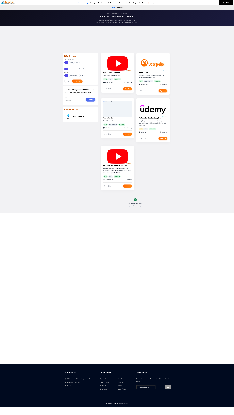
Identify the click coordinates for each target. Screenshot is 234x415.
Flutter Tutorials (78, 116)
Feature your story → (148, 206)
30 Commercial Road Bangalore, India (79, 379)
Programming (83, 3)
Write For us (122, 389)
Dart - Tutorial (144, 72)
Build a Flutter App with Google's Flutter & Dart (115, 166)
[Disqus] (117, 283)
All (66, 62)
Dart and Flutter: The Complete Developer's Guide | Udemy (150, 118)
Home (108, 13)
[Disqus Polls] (117, 235)
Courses (112, 7)
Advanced (81, 69)
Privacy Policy (104, 382)
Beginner (72, 69)
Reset (67, 81)
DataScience (112, 3)
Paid (77, 62)
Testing (92, 3)
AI (98, 3)
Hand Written (73, 75)
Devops (103, 3)
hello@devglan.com (73, 382)
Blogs (135, 3)
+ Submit (226, 2)
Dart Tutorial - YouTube (111, 72)
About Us (103, 386)
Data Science (122, 379)
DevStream (143, 3)
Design (121, 3)
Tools (129, 3)
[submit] (168, 387)
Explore (127, 88)
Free (71, 62)
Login (153, 3)
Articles (120, 7)
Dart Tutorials (123, 13)
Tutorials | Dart (108, 118)
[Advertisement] (117, 40)
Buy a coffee (104, 379)
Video (81, 75)
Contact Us (103, 389)
